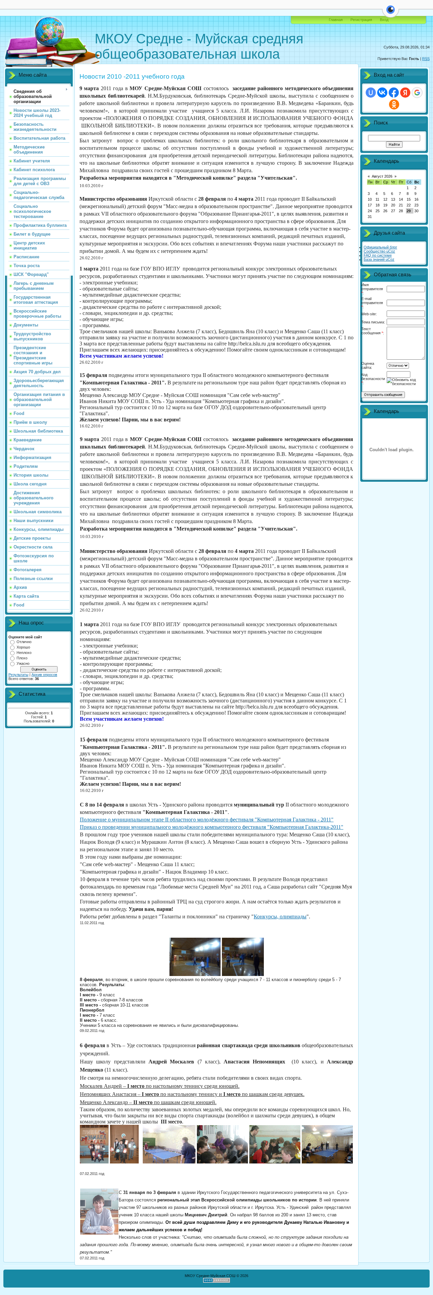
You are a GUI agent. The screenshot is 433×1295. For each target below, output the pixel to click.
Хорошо (23, 647)
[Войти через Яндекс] (405, 92)
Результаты (18, 675)
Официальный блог (380, 247)
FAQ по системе (378, 255)
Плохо (22, 658)
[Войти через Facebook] (394, 92)
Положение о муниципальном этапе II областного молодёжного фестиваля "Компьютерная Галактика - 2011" (207, 819)
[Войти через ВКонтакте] (382, 92)
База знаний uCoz (379, 259)
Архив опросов (44, 675)
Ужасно (23, 663)
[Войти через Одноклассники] (394, 104)
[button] (390, 13)
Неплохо (24, 653)
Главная (336, 20)
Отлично (24, 642)
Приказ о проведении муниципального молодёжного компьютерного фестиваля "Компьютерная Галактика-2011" (211, 827)
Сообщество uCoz (379, 251)
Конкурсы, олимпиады (280, 916)
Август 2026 (382, 176)
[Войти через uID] (371, 92)
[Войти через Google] (417, 92)
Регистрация (361, 20)
